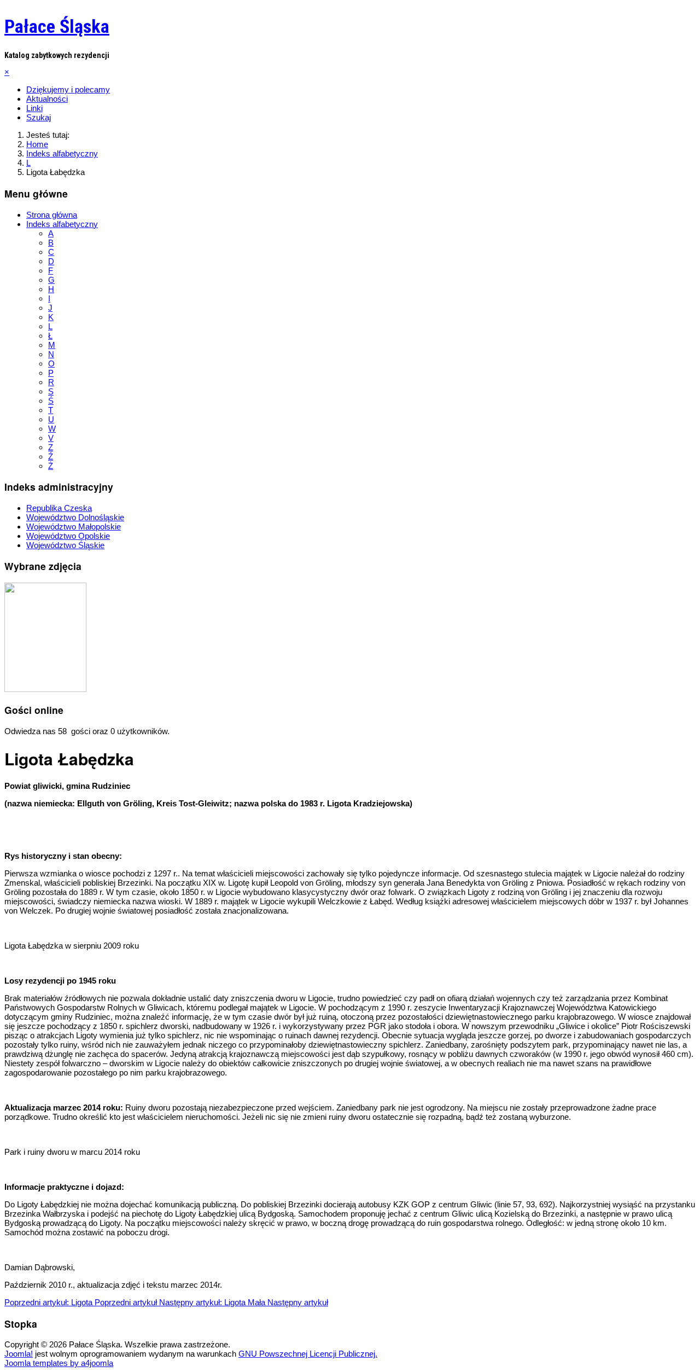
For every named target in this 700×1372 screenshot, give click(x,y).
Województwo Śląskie (65, 545)
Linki (34, 108)
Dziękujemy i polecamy (68, 89)
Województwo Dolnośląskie (75, 517)
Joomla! (18, 1353)
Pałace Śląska (56, 26)
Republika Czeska (59, 508)
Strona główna (51, 214)
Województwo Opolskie (68, 535)
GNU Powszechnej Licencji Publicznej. (307, 1353)
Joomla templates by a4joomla (58, 1363)
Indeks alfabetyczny (62, 224)
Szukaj (38, 117)
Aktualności (47, 98)
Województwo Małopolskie (73, 526)
